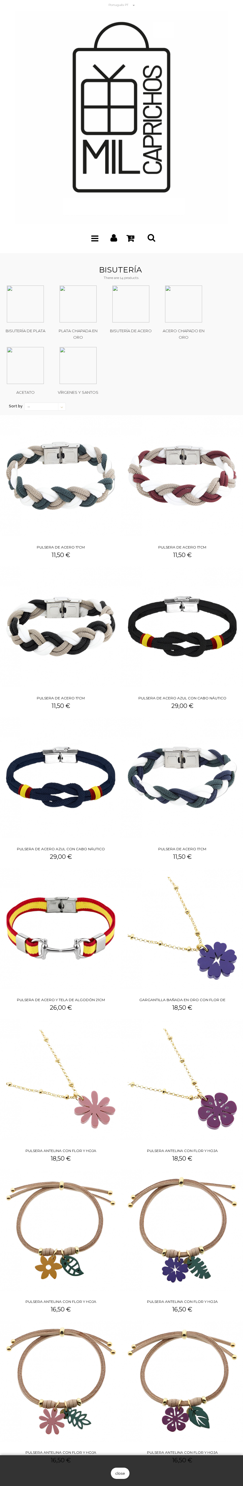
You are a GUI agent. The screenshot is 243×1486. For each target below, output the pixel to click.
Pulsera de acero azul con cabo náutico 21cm (182, 699)
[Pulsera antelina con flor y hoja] (61, 1079)
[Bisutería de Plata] (25, 303)
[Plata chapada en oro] (78, 303)
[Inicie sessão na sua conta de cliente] (114, 239)
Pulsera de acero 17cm (61, 547)
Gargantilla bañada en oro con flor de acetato (182, 1001)
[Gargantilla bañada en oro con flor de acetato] (182, 928)
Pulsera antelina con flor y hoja (60, 1150)
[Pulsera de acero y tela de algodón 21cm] (61, 928)
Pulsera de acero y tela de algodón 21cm (61, 1000)
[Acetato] (25, 365)
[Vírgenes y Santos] (78, 365)
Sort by (16, 406)
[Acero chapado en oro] (183, 303)
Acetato (25, 392)
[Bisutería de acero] (130, 303)
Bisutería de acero (131, 330)
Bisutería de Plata (25, 330)
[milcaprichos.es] (121, 117)
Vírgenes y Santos (78, 392)
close (120, 1473)
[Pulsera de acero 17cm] (61, 475)
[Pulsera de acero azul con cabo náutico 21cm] (182, 626)
